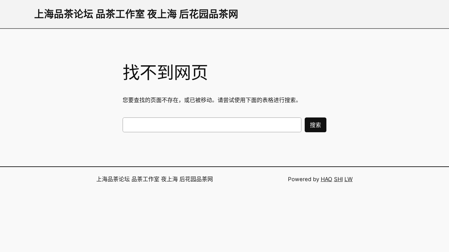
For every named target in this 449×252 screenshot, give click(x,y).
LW (348, 179)
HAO (326, 179)
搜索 (315, 125)
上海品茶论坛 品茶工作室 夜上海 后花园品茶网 (136, 14)
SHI (338, 179)
